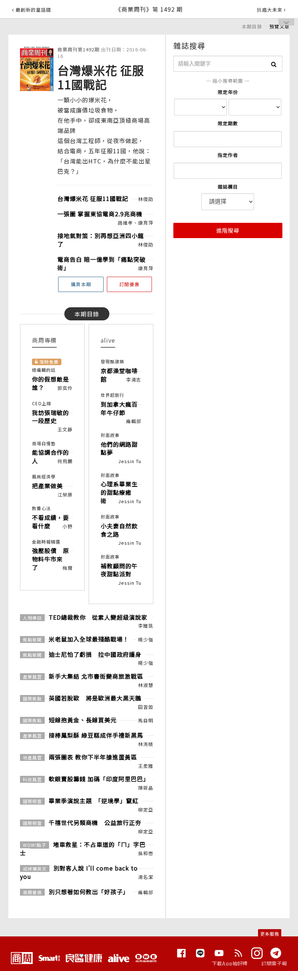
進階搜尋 (227, 230)
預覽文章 (279, 26)
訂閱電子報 (274, 963)
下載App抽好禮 (230, 963)
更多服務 (269, 934)
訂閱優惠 (129, 284)
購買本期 (81, 284)
